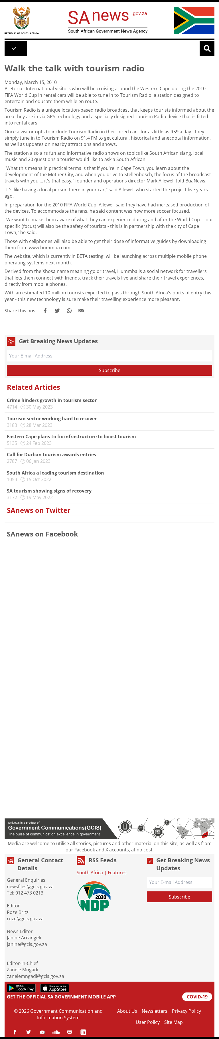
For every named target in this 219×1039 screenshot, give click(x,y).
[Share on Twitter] (57, 311)
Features (117, 872)
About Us (127, 1011)
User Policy (148, 1022)
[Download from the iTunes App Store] (54, 988)
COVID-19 (197, 997)
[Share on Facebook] (45, 311)
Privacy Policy (186, 1011)
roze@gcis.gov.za (25, 918)
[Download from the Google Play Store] (21, 988)
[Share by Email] (81, 311)
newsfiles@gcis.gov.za (30, 886)
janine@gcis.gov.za (27, 944)
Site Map (173, 1022)
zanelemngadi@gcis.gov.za (35, 976)
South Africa (90, 872)
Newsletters (154, 1011)
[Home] (22, 20)
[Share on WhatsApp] (69, 311)
